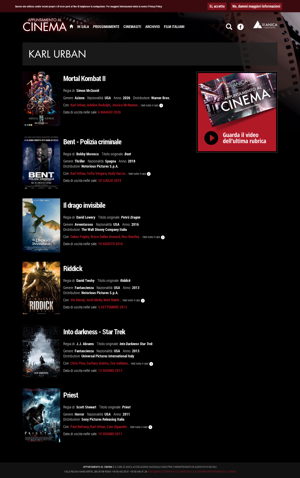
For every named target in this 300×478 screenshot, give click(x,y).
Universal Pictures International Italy (107, 355)
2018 (131, 161)
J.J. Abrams (85, 343)
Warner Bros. (160, 97)
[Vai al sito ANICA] (265, 24)
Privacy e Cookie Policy (180, 471)
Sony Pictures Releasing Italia (102, 419)
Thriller (80, 161)
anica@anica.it (156, 471)
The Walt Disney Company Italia (104, 229)
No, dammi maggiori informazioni (256, 6)
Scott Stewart (86, 407)
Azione (79, 97)
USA (108, 97)
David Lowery (85, 217)
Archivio (152, 26)
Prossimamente (106, 26)
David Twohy (85, 280)
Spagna (110, 161)
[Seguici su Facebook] (243, 28)
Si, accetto (217, 6)
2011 (126, 414)
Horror (79, 414)
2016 (135, 224)
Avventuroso (84, 224)
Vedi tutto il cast (150, 105)
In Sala (83, 26)
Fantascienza (84, 287)
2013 (135, 287)
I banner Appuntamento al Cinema (216, 471)
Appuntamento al (44, 25)
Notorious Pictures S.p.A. (100, 166)
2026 (126, 97)
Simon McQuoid (87, 90)
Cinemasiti (132, 26)
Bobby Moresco (87, 153)
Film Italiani (174, 26)
